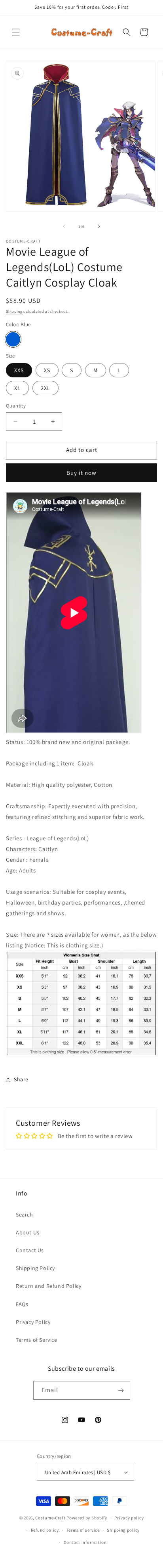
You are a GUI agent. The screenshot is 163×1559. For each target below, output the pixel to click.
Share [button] (21, 1079)
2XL (45, 388)
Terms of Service (36, 1339)
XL (17, 388)
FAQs (22, 1304)
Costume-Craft (50, 1518)
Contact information (85, 1542)
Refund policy (45, 1530)
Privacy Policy (33, 1322)
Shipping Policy (35, 1268)
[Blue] (13, 339)
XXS (19, 370)
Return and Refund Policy (48, 1285)
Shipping (14, 311)
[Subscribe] (121, 1390)
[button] (16, 32)
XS (47, 370)
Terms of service (83, 1530)
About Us (28, 1232)
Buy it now (81, 472)
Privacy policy (129, 1518)
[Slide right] (99, 226)
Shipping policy (123, 1530)
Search (24, 1214)
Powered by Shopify (86, 1518)
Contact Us (30, 1250)
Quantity (16, 405)
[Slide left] (64, 226)
